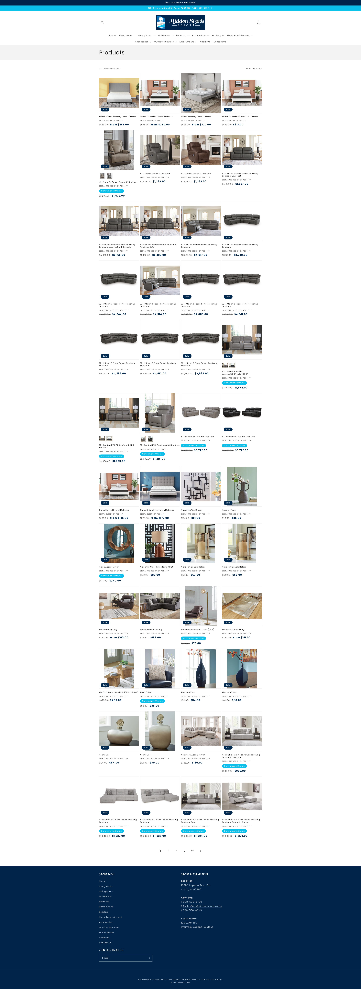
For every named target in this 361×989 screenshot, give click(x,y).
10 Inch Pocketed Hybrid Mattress (156, 117)
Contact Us (105, 942)
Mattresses (105, 896)
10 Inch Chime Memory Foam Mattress (117, 117)
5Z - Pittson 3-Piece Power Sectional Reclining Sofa (158, 246)
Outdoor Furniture (109, 927)
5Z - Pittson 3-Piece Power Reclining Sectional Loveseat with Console (117, 246)
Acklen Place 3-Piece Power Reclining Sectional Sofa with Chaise (241, 821)
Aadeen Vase (229, 510)
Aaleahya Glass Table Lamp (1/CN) (157, 567)
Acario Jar (104, 755)
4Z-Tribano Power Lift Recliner (155, 174)
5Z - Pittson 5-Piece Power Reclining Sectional (199, 246)
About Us (104, 937)
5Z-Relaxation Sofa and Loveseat (197, 437)
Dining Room (106, 891)
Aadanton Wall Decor (191, 510)
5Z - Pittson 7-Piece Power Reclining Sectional (117, 364)
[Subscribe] (149, 958)
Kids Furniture (106, 932)
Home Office (106, 906)
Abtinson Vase (188, 692)
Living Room (105, 886)
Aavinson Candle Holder (193, 567)
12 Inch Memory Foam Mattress (196, 117)
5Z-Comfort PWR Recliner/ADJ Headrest (160, 445)
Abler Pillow (146, 692)
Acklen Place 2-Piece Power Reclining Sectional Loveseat (241, 756)
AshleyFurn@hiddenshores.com (202, 906)
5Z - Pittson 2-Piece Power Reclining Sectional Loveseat (240, 175)
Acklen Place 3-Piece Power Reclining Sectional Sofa (200, 821)
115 (192, 850)
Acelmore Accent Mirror (193, 755)
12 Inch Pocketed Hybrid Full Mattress (240, 117)
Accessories (106, 922)
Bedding (103, 912)
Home (102, 881)
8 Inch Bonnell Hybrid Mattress (114, 510)
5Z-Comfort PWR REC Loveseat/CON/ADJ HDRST (235, 373)
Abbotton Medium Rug (233, 629)
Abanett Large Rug (108, 629)
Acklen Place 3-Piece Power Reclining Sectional (118, 821)
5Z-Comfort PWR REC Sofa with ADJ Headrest (116, 446)
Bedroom (104, 901)
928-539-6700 (192, 901)
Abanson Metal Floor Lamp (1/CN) (197, 629)
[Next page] (200, 851)
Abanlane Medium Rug (151, 629)
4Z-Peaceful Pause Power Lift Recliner (118, 182)
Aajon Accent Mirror (109, 567)
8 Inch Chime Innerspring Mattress (157, 510)
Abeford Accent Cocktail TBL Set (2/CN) (118, 692)
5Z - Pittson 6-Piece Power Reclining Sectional (158, 305)
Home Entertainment (110, 917)
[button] (102, 22)
